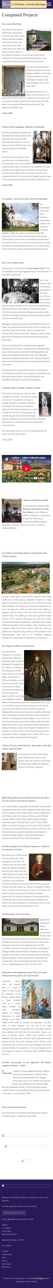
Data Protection (16, 1213)
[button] (49, 4)
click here (11, 1219)
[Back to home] (24, 4)
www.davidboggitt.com (38, 1278)
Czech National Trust (35, 268)
